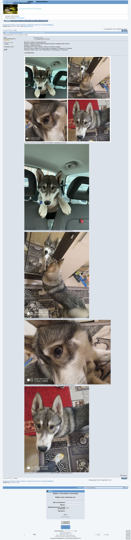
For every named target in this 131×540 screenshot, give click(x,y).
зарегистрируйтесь (42, 1)
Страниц (5, 30)
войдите (30, 1)
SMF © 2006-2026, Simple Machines (65, 535)
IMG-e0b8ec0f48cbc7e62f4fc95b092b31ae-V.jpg (38, 473)
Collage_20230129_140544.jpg (33, 143)
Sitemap (74, 536)
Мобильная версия (65, 532)
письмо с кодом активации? (22, 3)
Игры (28, 20)
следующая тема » (121, 29)
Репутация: (7, 42)
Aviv (5, 37)
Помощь (23, 20)
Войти (37, 20)
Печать (124, 30)
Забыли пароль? (65, 517)
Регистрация (44, 20)
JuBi (12, 26)
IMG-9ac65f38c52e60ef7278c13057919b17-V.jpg (38, 318)
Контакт (65, 527)
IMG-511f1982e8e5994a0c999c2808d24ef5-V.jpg (38, 385)
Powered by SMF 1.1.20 (65, 534)
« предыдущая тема (109, 29)
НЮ (15, 26)
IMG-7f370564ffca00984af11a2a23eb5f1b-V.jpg (37, 230)
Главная (8, 20)
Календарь (32, 20)
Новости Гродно (16, 20)
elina (17, 26)
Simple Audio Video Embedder (63, 536)
